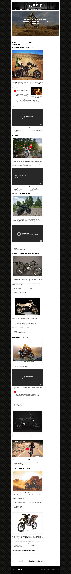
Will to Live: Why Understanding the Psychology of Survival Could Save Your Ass (34, 561)
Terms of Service (46, 569)
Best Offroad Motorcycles (38, 554)
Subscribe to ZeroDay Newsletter (36, 9)
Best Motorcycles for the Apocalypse (27, 554)
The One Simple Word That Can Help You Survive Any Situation (20, 561)
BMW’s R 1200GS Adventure (16, 363)
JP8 (32, 319)
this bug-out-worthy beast (35, 219)
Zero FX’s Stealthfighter (35, 436)
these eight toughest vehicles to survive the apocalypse (26, 550)
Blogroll (42, 569)
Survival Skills (20, 9)
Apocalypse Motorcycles (18, 554)
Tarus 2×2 (40, 220)
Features (14, 9)
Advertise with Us (17, 1)
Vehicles (38, 27)
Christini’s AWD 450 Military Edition (26, 537)
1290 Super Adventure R (16, 495)
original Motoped (29, 280)
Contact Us (13, 1)
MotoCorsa (17, 82)
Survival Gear (27, 9)
